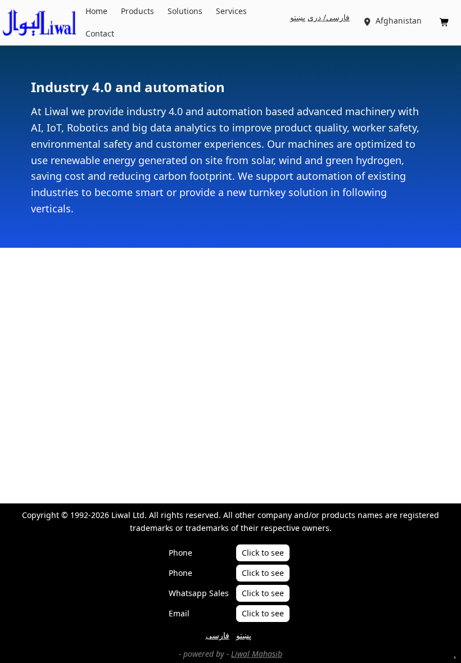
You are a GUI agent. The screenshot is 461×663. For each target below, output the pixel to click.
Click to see (263, 552)
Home (96, 11)
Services (231, 11)
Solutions (185, 11)
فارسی (217, 635)
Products (137, 11)
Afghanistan (393, 20)
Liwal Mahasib (256, 653)
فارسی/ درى (329, 17)
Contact (99, 33)
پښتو (297, 17)
